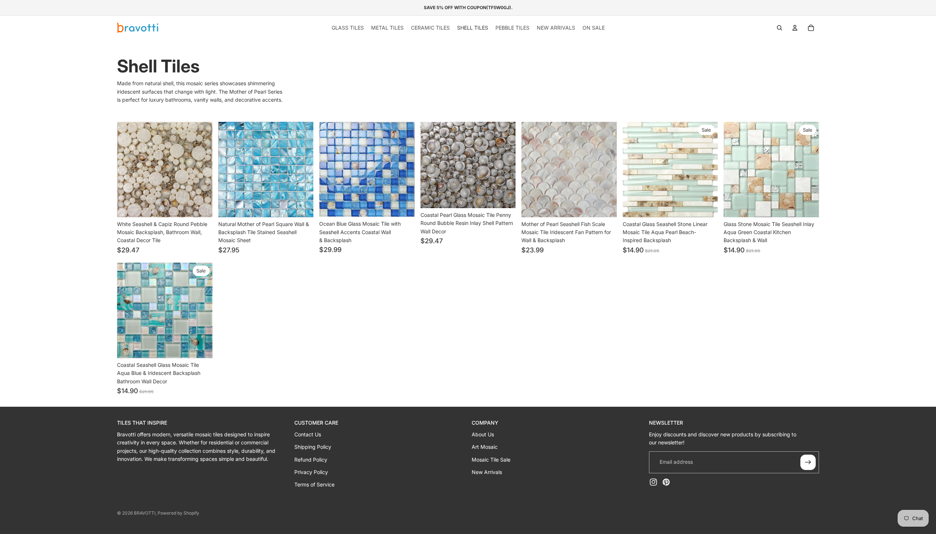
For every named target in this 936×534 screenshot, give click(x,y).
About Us (483, 434)
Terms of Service (314, 484)
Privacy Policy (311, 472)
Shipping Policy (312, 447)
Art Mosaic (485, 447)
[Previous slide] (128, 169)
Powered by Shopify (178, 513)
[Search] (779, 28)
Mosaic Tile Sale (491, 459)
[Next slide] (201, 169)
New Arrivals (487, 472)
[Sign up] (808, 462)
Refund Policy (310, 459)
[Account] (795, 28)
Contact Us (307, 434)
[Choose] (201, 206)
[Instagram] (653, 482)
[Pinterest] (666, 482)
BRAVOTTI (144, 513)
